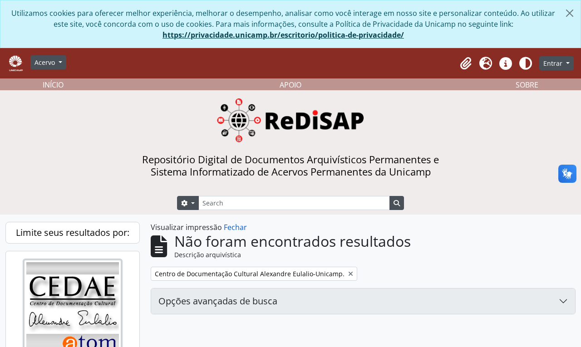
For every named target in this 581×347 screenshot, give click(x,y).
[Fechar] (570, 13)
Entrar (553, 63)
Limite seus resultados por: (72, 232)
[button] (466, 63)
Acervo (45, 62)
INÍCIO (53, 85)
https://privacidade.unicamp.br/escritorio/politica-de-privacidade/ (283, 35)
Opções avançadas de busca (217, 301)
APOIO (290, 85)
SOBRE (527, 85)
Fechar (235, 227)
